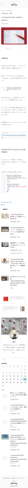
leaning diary (6, 202)
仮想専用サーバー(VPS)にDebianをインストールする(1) (17, 245)
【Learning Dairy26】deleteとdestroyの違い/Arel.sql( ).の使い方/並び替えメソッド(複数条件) (17, 263)
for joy (14, 481)
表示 (10, 48)
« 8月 (2, 389)
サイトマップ (22, 478)
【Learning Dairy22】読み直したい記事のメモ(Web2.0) (17, 216)
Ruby (4, 204)
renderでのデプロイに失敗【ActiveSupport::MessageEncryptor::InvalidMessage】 (17, 281)
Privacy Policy (6, 478)
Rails (10, 202)
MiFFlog (14, 5)
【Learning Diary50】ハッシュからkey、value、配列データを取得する (18, 407)
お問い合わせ (14, 478)
